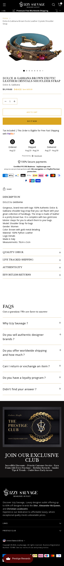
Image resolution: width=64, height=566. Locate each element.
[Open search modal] (53, 4)
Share (9, 189)
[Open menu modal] (4, 4)
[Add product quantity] (14, 101)
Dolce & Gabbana (11, 84)
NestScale (38, 156)
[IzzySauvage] (32, 4)
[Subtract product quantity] (5, 101)
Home (5, 18)
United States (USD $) (14, 540)
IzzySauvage (21, 545)
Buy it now (32, 121)
